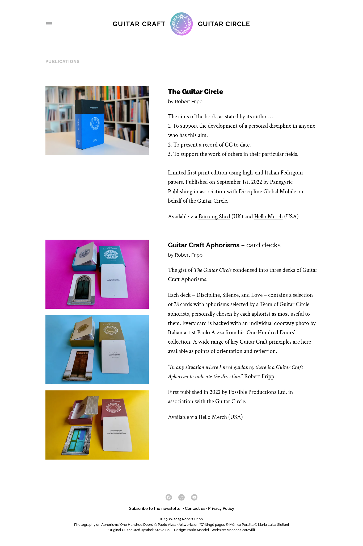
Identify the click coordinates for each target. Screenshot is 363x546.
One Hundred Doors (270, 332)
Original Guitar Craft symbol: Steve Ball (140, 530)
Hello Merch (268, 216)
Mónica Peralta (241, 525)
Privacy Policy (221, 508)
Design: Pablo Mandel (191, 530)
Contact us (195, 508)
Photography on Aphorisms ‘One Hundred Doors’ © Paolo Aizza (125, 525)
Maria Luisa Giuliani (273, 525)
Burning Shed (214, 216)
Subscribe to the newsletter (156, 508)
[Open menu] (48, 24)
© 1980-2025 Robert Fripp (181, 519)
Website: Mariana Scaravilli (233, 530)
